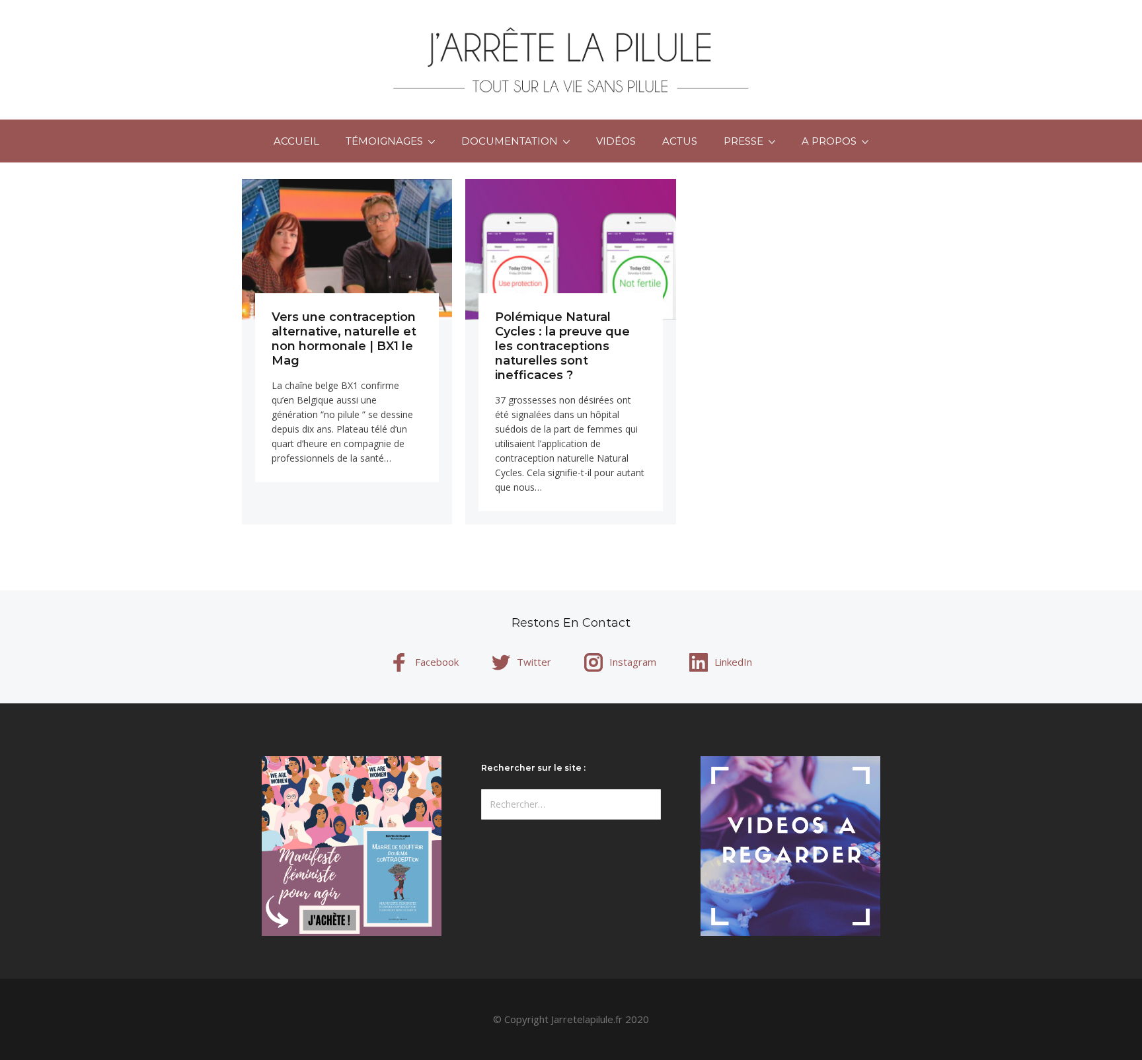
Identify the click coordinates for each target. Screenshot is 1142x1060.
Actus (679, 141)
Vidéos (616, 141)
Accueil (296, 141)
